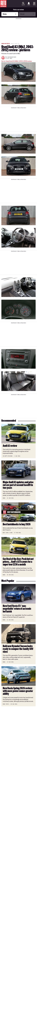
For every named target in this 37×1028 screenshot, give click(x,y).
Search (23, 4)
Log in (28, 4)
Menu (34, 4)
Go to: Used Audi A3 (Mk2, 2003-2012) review (16, 61)
